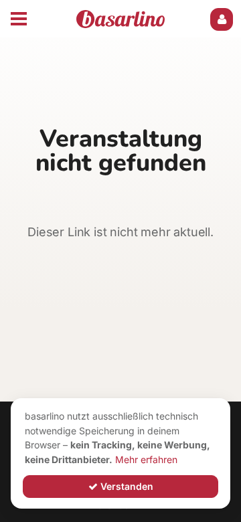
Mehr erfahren (146, 459)
